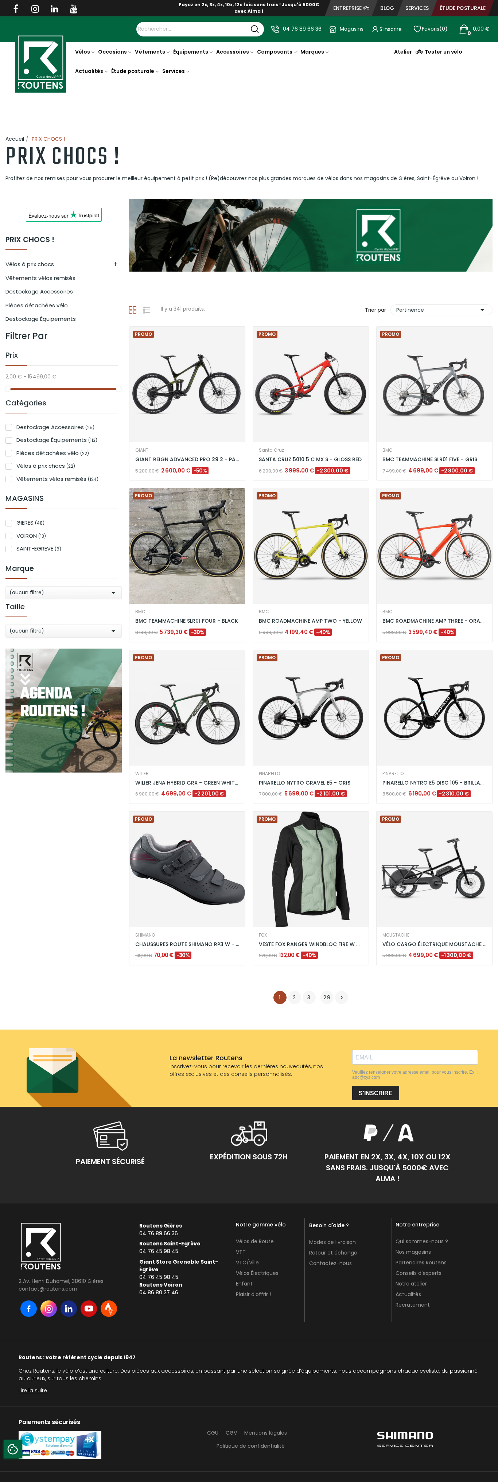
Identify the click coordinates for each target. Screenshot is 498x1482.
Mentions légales (265, 1433)
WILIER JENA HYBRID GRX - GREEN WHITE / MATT (187, 782)
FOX (263, 935)
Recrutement (413, 1305)
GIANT (141, 450)
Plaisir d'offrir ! (253, 1294)
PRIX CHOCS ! (29, 240)
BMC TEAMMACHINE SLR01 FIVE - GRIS (429, 459)
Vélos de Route (255, 1241)
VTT (241, 1252)
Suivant (341, 997)
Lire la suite (33, 1390)
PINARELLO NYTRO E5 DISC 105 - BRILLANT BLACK (434, 782)
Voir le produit (159, 460)
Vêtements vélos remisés (40, 278)
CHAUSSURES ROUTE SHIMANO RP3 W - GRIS (187, 944)
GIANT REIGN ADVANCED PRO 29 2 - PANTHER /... (187, 459)
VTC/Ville (247, 1262)
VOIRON (31, 536)
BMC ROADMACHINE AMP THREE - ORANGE (434, 621)
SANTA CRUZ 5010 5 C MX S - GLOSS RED (310, 459)
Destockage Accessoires (39, 291)
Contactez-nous (330, 1263)
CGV (231, 1433)
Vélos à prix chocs (29, 264)
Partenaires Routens (421, 1262)
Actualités (408, 1294)
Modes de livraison (332, 1242)
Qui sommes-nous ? (422, 1241)
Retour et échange (333, 1253)
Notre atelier (411, 1284)
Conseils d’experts (418, 1273)
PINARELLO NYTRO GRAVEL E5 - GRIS (304, 782)
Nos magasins (413, 1252)
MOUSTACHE (395, 935)
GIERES (30, 522)
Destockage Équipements (40, 319)
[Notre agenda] (63, 710)
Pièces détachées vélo (36, 305)
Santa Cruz (271, 450)
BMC (387, 450)
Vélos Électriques (257, 1273)
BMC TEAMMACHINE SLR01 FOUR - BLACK (186, 621)
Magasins (351, 28)
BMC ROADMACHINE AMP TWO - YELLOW (310, 621)
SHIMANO (145, 935)
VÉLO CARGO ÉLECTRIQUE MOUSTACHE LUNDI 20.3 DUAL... (434, 944)
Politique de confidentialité (251, 1446)
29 (327, 997)
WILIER (142, 773)
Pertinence (441, 310)
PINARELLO (269, 773)
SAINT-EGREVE (38, 548)
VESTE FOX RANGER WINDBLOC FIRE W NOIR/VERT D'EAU (311, 944)
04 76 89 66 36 (302, 28)
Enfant (244, 1284)
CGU (212, 1433)
